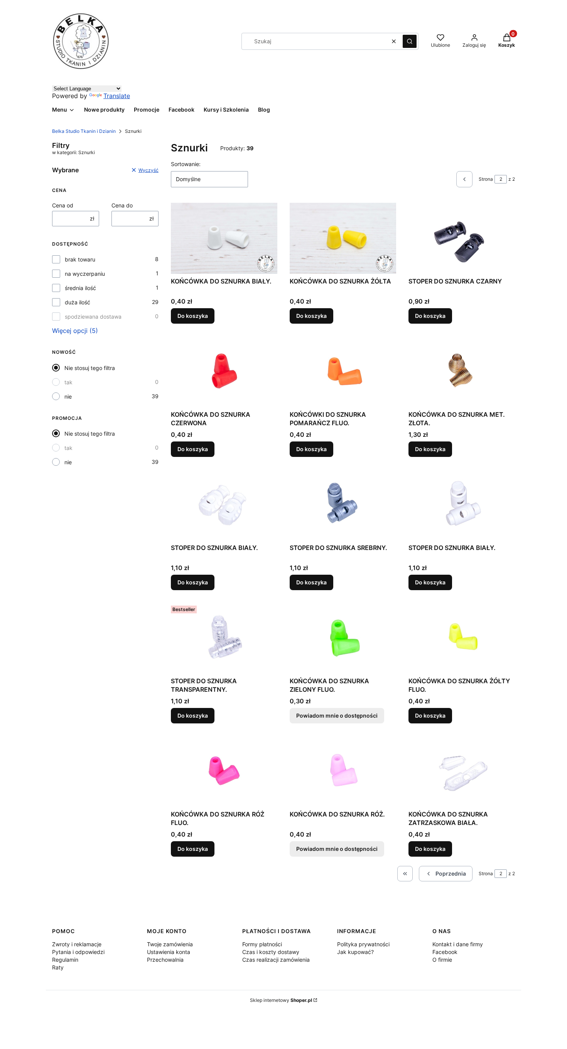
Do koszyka (192, 315)
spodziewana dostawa (93, 316)
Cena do (122, 205)
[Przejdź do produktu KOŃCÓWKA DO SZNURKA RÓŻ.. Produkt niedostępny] (343, 771)
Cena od (62, 205)
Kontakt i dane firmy (457, 944)
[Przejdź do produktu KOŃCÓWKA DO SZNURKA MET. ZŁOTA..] (461, 371)
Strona (486, 179)
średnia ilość (80, 288)
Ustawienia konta (168, 952)
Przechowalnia (165, 959)
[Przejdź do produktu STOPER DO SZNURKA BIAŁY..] (224, 504)
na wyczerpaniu (85, 273)
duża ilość (77, 302)
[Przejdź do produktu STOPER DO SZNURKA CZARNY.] (461, 238)
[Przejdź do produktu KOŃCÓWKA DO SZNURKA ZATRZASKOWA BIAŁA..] (461, 771)
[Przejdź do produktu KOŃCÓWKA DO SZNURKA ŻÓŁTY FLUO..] (461, 638)
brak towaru (80, 259)
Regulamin (65, 959)
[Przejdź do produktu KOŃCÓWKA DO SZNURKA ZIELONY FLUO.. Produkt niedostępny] (343, 638)
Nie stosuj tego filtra (89, 368)
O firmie (442, 959)
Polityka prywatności (363, 944)
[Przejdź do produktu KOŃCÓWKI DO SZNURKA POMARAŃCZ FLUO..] (343, 371)
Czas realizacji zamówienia (276, 959)
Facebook (444, 952)
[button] (410, 41)
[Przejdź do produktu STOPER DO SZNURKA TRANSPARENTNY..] (224, 638)
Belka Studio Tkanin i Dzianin (84, 131)
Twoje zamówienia (170, 944)
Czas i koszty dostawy (270, 952)
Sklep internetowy (281, 1000)
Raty (58, 967)
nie (68, 396)
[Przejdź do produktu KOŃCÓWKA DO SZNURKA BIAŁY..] (224, 238)
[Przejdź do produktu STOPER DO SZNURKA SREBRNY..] (343, 504)
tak (68, 382)
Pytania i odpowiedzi (78, 952)
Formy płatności (262, 944)
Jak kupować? (355, 952)
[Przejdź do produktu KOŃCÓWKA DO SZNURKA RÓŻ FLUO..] (224, 771)
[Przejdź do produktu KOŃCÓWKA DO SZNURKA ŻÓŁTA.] (343, 238)
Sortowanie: (186, 164)
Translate (116, 96)
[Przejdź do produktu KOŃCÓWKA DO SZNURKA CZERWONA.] (224, 371)
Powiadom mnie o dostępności (337, 715)
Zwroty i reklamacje (76, 944)
